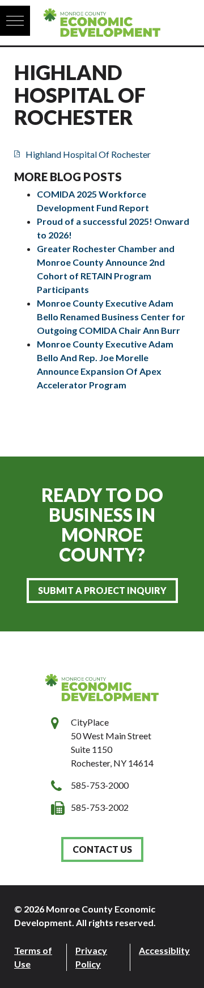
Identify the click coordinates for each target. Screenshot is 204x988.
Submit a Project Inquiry (102, 590)
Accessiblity (164, 950)
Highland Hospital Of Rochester (88, 154)
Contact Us (102, 849)
